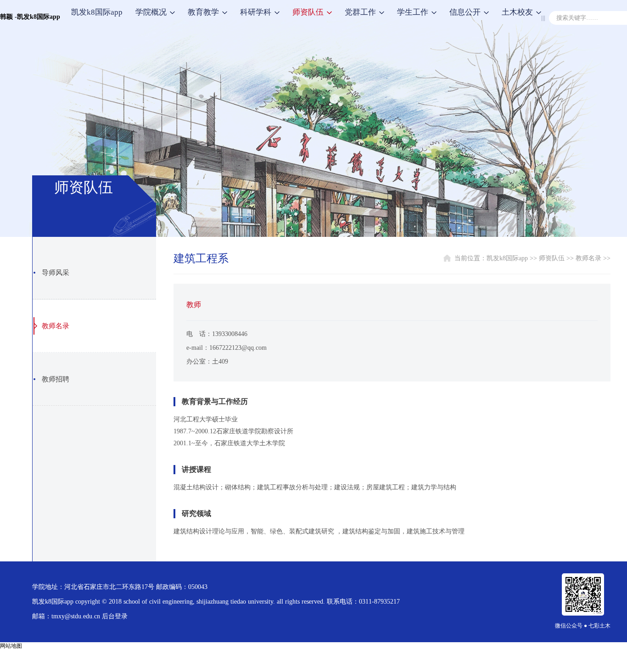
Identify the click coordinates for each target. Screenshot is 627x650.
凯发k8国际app (97, 12)
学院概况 (151, 12)
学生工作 (412, 12)
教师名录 (55, 326)
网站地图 (11, 646)
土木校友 (517, 12)
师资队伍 (308, 12)
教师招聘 (55, 379)
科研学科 (255, 12)
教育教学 (203, 12)
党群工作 (360, 12)
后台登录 (115, 616)
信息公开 (465, 12)
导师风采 (55, 272)
